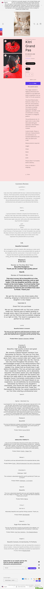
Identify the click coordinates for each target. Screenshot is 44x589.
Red (28, 69)
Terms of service (37, 586)
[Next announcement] (41, 5)
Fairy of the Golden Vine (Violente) (28, 256)
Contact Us (39, 588)
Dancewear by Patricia (15, 585)
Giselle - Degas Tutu (26, 451)
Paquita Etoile (26, 550)
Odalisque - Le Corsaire (26, 480)
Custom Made (30, 63)
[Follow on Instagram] (1, 32)
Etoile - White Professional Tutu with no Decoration (26, 463)
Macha (26, 499)
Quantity (27, 72)
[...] (9, 256)
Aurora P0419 (26, 430)
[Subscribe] (25, 568)
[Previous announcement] (2, 5)
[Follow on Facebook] (1, 29)
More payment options (33, 86)
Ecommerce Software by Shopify (27, 585)
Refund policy (38, 585)
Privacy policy (29, 586)
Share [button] (28, 174)
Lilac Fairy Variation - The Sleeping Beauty (26, 532)
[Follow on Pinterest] (1, 34)
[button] (2, 23)
